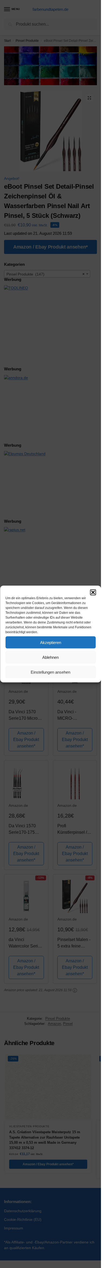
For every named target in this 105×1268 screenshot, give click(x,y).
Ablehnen (50, 657)
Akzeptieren (50, 642)
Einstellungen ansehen (50, 672)
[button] (93, 592)
